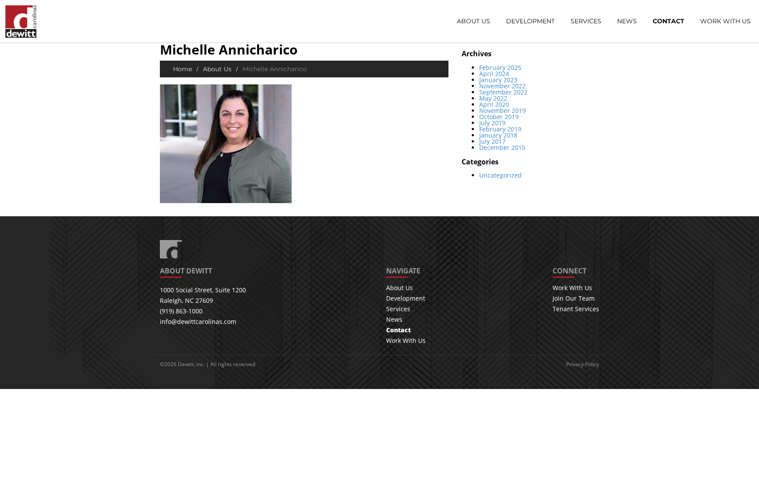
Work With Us (725, 21)
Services (586, 21)
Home (182, 69)
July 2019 (492, 123)
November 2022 (502, 86)
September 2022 (503, 92)
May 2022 (493, 98)
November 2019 (502, 110)
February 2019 (500, 129)
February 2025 (500, 67)
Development (530, 21)
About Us (473, 21)
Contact (668, 21)
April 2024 (494, 73)
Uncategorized (500, 175)
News (627, 21)
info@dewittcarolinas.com (198, 321)
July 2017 (492, 141)
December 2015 (502, 147)
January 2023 (498, 80)
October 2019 (499, 117)
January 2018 (498, 135)
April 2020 (494, 104)
